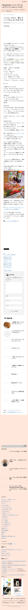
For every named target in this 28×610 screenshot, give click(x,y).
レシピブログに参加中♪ (10, 254)
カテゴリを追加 (4, 505)
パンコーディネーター (6, 507)
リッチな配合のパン (5, 522)
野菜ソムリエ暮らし (5, 553)
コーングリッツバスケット (14, 410)
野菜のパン (16, 221)
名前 (7, 296)
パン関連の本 (4, 516)
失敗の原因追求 (4, 530)
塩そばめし (14, 374)
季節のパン (3, 532)
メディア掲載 (4, 520)
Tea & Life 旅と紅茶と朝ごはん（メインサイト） (12, 549)
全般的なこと (4, 528)
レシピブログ (9, 221)
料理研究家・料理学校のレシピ (8, 536)
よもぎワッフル (15, 348)
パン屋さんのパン (5, 511)
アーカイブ (4, 543)
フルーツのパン (4, 518)
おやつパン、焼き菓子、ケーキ (8, 499)
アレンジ (3, 503)
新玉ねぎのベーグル (16, 382)
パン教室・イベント (5, 513)
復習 (2, 534)
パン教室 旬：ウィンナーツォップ (9, 568)
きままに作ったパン (5, 501)
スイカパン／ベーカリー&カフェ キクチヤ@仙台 (12, 574)
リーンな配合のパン (5, 524)
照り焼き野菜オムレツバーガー (15, 412)
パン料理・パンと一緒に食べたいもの (10, 515)
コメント (8, 281)
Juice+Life (3, 551)
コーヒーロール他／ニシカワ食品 (18, 451)
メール (7, 300)
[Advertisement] (16, 235)
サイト (7, 305)
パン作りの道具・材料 (6, 509)
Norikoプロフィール (5, 555)
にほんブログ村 (8, 263)
